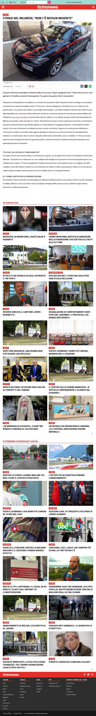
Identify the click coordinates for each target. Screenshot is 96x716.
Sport (4, 692)
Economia (5, 706)
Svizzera (5, 686)
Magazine (5, 697)
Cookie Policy (18, 713)
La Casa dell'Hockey (8, 694)
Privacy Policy (7, 713)
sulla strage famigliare (19, 117)
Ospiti (4, 700)
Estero (4, 689)
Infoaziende (6, 703)
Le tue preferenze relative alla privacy (36, 713)
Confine (5, 709)
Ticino (4, 683)
